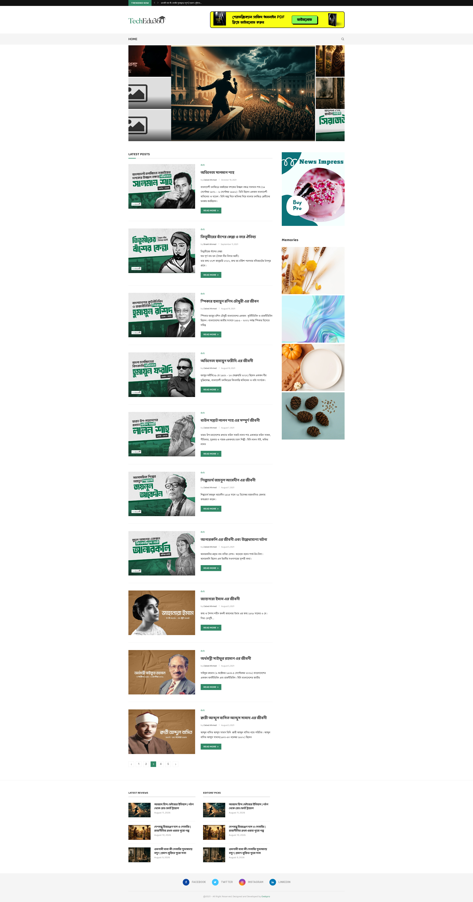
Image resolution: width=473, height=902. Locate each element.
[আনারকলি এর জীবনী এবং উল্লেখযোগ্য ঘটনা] (161, 553)
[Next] (157, 3)
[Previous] (154, 3)
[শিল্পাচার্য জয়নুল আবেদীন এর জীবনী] (161, 494)
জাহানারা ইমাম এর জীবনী (220, 599)
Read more (209, 210)
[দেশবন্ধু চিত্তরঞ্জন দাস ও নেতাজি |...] (309, 61)
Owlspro (265, 896)
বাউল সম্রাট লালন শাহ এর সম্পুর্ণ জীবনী (230, 421)
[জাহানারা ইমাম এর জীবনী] (161, 612)
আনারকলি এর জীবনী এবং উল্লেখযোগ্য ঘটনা (234, 540)
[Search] (343, 39)
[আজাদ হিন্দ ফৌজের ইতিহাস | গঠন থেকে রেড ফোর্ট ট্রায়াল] (139, 810)
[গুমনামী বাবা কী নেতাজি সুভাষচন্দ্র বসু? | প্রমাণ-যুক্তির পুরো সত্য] (139, 854)
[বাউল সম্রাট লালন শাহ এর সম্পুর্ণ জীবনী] (161, 434)
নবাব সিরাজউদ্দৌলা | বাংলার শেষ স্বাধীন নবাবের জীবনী (179, 3)
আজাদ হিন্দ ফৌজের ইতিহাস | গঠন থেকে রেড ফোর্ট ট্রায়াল (183, 130)
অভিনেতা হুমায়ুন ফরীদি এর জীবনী (227, 361)
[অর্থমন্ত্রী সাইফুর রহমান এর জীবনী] (161, 672)
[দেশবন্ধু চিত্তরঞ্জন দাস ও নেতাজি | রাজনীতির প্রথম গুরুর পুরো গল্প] (139, 832)
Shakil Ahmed (209, 244)
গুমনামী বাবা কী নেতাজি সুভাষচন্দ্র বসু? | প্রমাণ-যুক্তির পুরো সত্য (308, 101)
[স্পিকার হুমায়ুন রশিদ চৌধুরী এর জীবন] (161, 315)
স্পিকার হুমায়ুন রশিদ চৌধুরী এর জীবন (230, 301)
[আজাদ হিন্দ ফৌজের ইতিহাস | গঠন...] (200, 93)
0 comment (159, 136)
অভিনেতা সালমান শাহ (217, 173)
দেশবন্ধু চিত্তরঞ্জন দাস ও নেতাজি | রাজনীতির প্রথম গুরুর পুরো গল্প (306, 69)
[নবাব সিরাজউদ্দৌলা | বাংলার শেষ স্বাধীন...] (309, 125)
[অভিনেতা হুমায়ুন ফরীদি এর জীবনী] (161, 374)
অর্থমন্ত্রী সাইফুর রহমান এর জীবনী (226, 659)
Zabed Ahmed (210, 180)
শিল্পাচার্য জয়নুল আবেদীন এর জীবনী (228, 480)
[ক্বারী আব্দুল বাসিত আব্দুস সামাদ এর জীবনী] (161, 731)
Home (132, 39)
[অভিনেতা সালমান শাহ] (161, 186)
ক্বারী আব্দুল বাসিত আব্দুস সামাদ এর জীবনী (234, 718)
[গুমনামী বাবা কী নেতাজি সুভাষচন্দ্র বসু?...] (309, 93)
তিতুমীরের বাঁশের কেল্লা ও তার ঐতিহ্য (228, 237)
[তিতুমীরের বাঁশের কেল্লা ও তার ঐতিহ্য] (161, 250)
